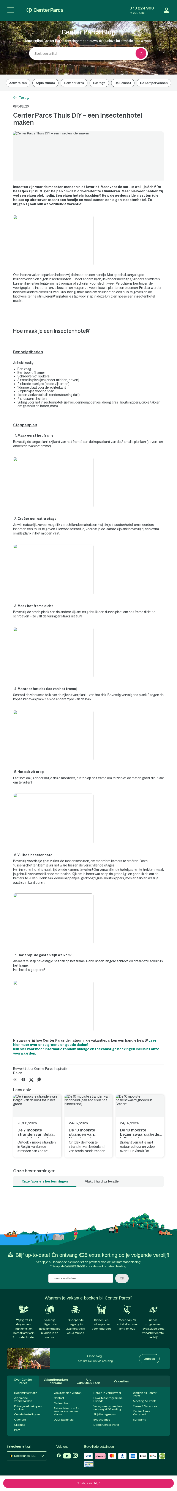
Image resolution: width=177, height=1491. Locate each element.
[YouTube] (67, 1456)
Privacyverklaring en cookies (28, 1408)
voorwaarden (75, 1266)
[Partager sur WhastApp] (39, 1079)
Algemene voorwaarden (23, 1399)
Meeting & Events (144, 1401)
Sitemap (19, 1424)
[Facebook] (58, 1456)
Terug (24, 98)
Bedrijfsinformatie (25, 1392)
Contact (59, 1398)
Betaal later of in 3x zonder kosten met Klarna (66, 1411)
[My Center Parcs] (166, 10)
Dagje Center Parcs (106, 1424)
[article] (37, 1126)
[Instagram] (75, 1456)
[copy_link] (15, 1079)
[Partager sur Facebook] (23, 1079)
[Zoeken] (141, 53)
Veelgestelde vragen (68, 1392)
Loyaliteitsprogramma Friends (108, 1399)
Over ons (20, 1419)
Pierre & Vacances (145, 1406)
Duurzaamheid (64, 1419)
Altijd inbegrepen (104, 1414)
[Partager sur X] (31, 1079)
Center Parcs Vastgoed (141, 1413)
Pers (17, 1430)
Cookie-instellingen (27, 1414)
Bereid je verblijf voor (107, 1392)
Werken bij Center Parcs (144, 1394)
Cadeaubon (62, 1403)
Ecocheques (101, 1419)
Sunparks (139, 1419)
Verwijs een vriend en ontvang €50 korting (107, 1408)
